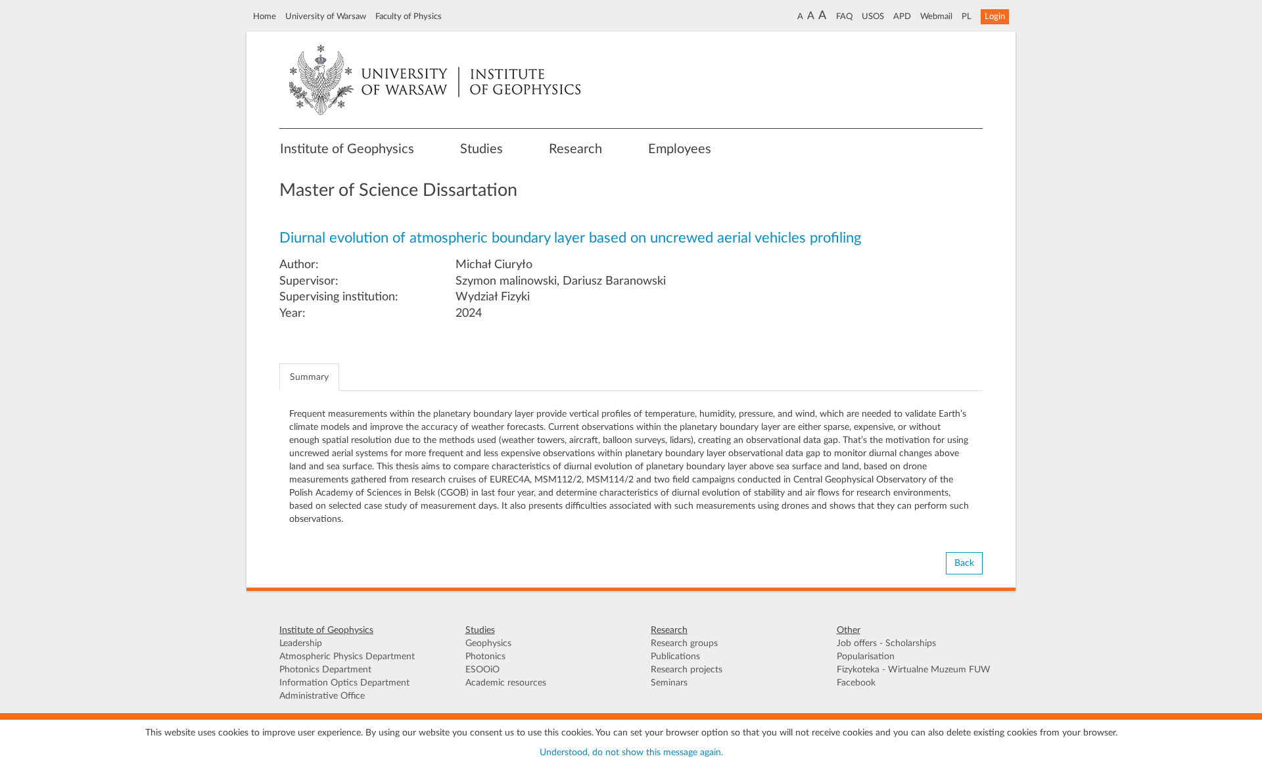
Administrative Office (322, 696)
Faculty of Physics (408, 16)
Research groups (684, 643)
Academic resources (505, 682)
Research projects (686, 669)
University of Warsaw (325, 16)
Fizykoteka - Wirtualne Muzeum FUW (914, 669)
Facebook (856, 682)
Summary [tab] (309, 377)
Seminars (669, 682)
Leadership (300, 643)
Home (264, 16)
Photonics (485, 656)
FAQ (844, 16)
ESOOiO (482, 669)
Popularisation (866, 656)
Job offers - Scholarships (886, 643)
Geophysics (488, 643)
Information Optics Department (344, 682)
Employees (679, 149)
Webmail (936, 16)
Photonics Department (325, 669)
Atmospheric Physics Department (347, 656)
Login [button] (995, 16)
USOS (873, 16)
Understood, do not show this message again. (631, 752)
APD (902, 16)
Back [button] (964, 563)
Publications (675, 656)
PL (966, 16)
